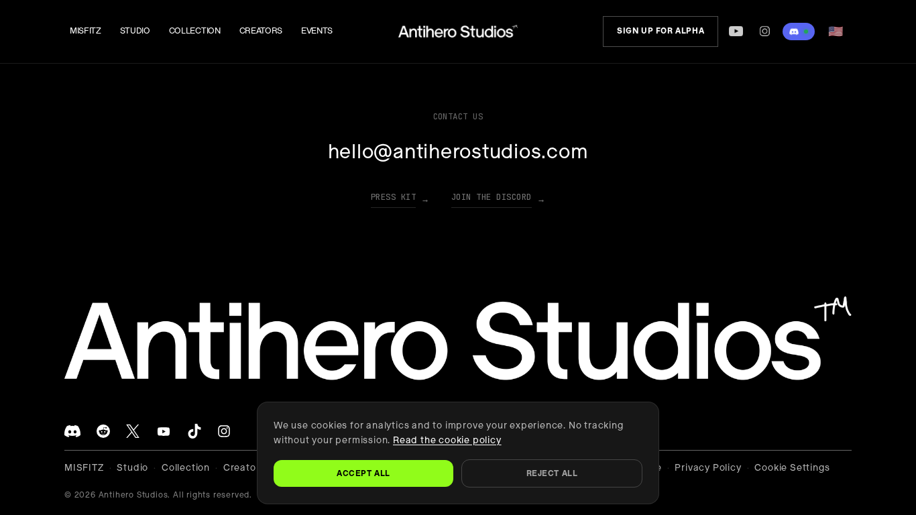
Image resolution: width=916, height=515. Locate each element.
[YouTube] (736, 31)
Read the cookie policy (447, 440)
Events (317, 31)
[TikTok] (194, 431)
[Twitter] (132, 431)
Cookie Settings (791, 467)
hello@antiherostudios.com (458, 151)
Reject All (552, 473)
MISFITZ (85, 31)
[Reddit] (103, 431)
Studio (135, 31)
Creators (260, 31)
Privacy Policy (708, 467)
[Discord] (72, 431)
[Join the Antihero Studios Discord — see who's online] (799, 31)
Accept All (363, 473)
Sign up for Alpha (660, 30)
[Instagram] (765, 31)
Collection (195, 31)
